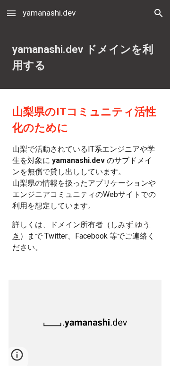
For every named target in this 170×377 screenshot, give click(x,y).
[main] (85, 57)
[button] (11, 13)
